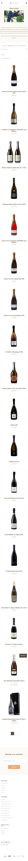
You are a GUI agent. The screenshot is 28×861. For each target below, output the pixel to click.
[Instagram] (6, 844)
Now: (11, 685)
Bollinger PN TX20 (14, 461)
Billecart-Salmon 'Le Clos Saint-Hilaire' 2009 (14, 388)
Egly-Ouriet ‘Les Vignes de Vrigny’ (14, 644)
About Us (3, 790)
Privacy (2, 792)
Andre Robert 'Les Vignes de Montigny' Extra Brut (14, 608)
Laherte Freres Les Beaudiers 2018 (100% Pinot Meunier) (14, 241)
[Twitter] (4, 844)
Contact (3, 785)
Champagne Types (5, 810)
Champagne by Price (5, 813)
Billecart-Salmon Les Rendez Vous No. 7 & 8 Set (14, 168)
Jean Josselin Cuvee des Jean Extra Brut (14, 498)
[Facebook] (1, 844)
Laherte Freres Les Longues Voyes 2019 (14, 279)
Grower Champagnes (6, 806)
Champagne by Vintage (6, 817)
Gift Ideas (3, 799)
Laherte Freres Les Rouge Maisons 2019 (14, 315)
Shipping (3, 788)
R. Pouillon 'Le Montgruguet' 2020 (14, 352)
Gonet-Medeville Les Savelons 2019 (14, 534)
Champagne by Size (5, 815)
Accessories (4, 819)
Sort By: (3, 54)
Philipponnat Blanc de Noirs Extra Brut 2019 (14, 204)
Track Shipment (4, 783)
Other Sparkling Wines (6, 808)
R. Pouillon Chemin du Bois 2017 (14, 571)
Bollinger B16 (14, 425)
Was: (11, 683)
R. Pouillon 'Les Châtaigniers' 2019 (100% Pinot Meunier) (14, 130)
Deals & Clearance (5, 801)
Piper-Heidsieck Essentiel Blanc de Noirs (14, 681)
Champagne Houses (5, 804)
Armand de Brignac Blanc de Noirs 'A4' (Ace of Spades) (14, 719)
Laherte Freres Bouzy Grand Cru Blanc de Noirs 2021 (14, 92)
